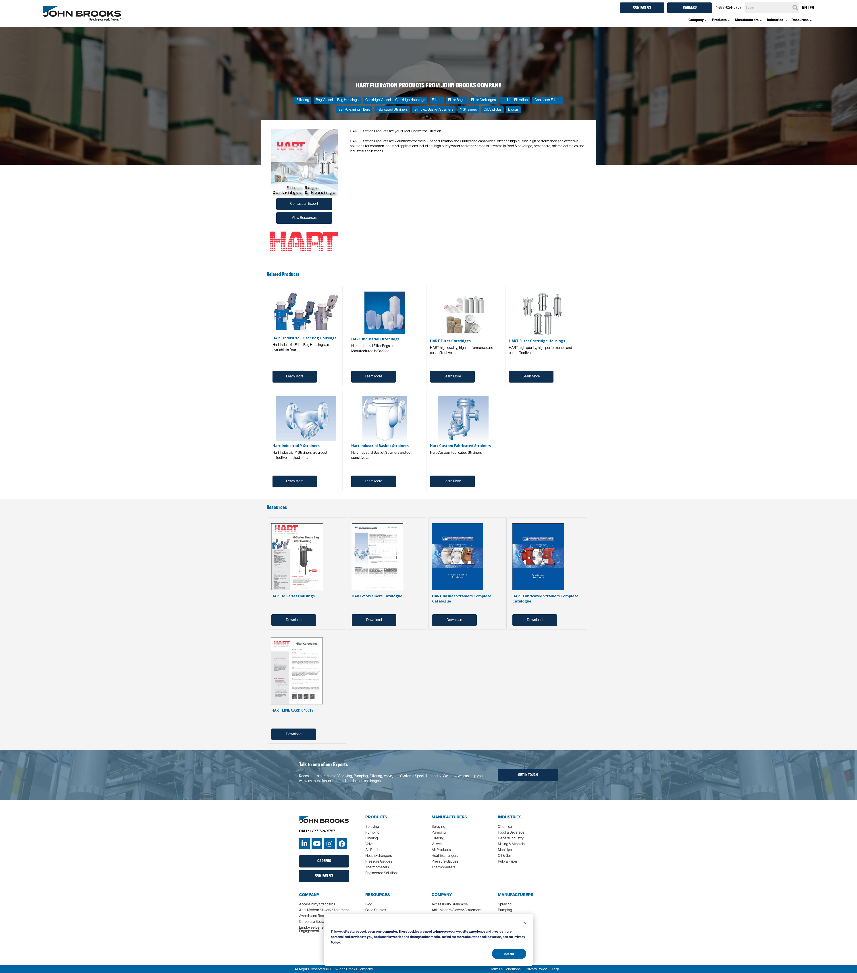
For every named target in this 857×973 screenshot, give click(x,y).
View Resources (304, 218)
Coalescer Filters (547, 100)
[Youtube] (317, 843)
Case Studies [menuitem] (375, 910)
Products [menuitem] (719, 20)
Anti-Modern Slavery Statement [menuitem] (324, 910)
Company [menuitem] (696, 20)
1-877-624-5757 (729, 8)
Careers (690, 8)
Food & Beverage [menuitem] (511, 832)
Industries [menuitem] (775, 20)
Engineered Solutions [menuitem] (382, 873)
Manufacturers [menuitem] (747, 20)
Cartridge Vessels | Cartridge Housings (395, 100)
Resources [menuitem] (800, 20)
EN (804, 8)
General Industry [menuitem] (511, 838)
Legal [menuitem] (556, 969)
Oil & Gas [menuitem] (505, 856)
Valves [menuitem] (370, 844)
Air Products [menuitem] (375, 850)
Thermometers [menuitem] (377, 867)
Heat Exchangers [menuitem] (378, 856)
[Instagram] (329, 843)
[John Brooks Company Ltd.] (82, 13)
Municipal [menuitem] (505, 850)
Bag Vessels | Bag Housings (337, 100)
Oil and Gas (492, 110)
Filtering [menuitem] (371, 838)
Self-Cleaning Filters (354, 110)
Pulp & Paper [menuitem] (507, 861)
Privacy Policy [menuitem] (536, 969)
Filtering (303, 100)
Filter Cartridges (483, 100)
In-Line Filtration (515, 100)
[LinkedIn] (304, 843)
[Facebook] (342, 843)
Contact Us (642, 8)
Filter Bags (456, 100)
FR (812, 8)
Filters (436, 100)
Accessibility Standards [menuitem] (317, 904)
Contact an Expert (304, 204)
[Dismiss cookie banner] (524, 923)
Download (294, 620)
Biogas (513, 110)
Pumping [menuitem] (372, 832)
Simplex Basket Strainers (433, 110)
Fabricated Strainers (392, 110)
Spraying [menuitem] (372, 827)
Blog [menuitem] (368, 904)
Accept (509, 954)
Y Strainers (468, 110)
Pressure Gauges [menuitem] (378, 861)
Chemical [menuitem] (505, 827)
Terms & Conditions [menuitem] (505, 969)
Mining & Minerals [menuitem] (511, 844)
